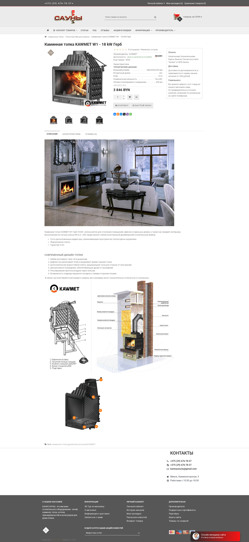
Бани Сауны (56, 540)
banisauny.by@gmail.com (183, 468)
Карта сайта (175, 517)
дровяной (72, 444)
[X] (124, 114)
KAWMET (133, 54)
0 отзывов (133, 49)
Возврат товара (135, 521)
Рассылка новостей (137, 517)
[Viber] (127, 114)
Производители (177, 506)
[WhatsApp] (130, 114)
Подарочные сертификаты (182, 510)
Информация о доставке (97, 514)
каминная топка (60, 444)
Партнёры (174, 514)
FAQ (94, 30)
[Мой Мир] (121, 114)
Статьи (84, 30)
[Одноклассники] (118, 114)
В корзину (123, 105)
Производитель (164, 30)
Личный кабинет (135, 506)
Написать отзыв (149, 49)
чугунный (82, 444)
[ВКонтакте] (114, 114)
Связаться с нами (94, 517)
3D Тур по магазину (94, 506)
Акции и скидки (122, 30)
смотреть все (119, 85)
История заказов (135, 510)
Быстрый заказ (142, 105)
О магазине (90, 510)
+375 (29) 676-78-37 (181, 461)
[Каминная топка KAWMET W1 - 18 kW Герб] (53, 120)
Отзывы (105, 30)
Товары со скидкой (178, 521)
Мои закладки (134, 514)
